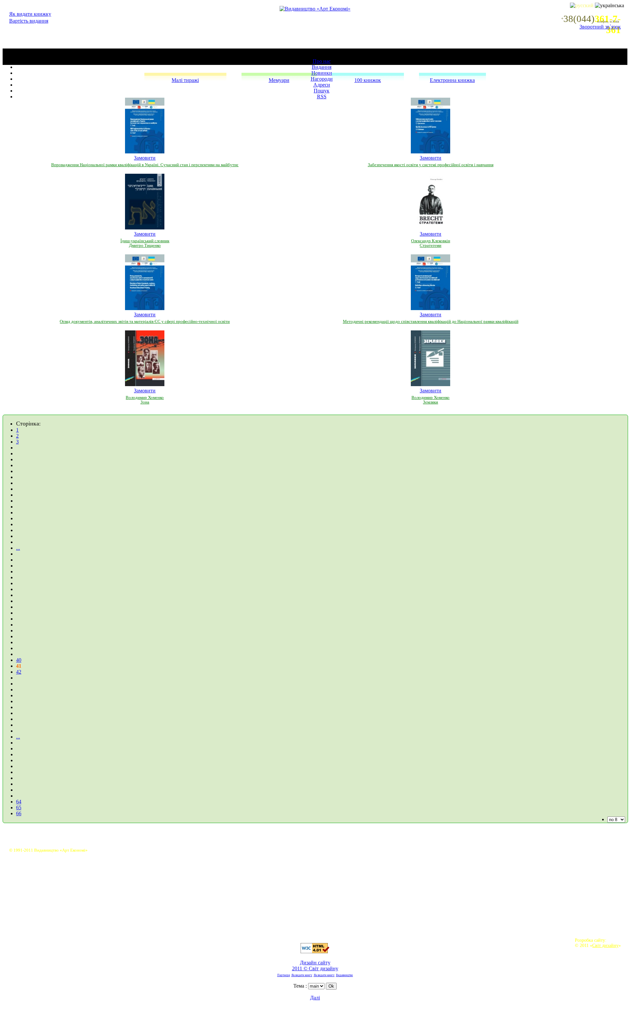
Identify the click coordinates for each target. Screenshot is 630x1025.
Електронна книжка (452, 80)
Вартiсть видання (28, 21)
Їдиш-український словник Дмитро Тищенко (144, 243)
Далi (315, 997)
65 (18, 807)
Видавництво (344, 975)
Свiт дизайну (605, 945)
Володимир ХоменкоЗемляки (430, 399)
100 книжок (367, 80)
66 (18, 813)
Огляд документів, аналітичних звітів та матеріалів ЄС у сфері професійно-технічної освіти (145, 321)
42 (18, 672)
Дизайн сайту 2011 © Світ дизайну (315, 965)
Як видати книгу (301, 975)
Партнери (283, 975)
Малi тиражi (185, 80)
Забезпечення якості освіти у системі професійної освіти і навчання (431, 165)
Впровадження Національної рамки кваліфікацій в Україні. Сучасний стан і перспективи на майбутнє (145, 165)
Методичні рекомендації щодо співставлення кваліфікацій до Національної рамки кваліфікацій (430, 321)
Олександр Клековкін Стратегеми (430, 243)
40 (18, 660)
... (18, 548)
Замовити (145, 158)
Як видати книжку (30, 14)
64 (18, 801)
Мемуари (279, 80)
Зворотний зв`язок (600, 27)
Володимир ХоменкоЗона (145, 399)
